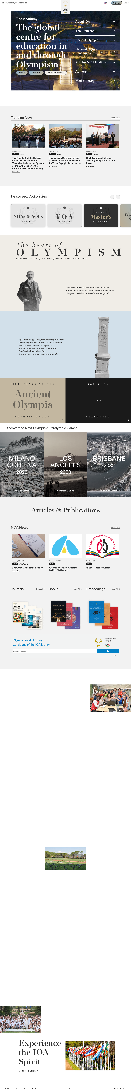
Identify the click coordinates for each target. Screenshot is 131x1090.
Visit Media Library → (28, 1071)
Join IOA (36, 72)
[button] (9, 3)
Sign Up (116, 3)
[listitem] (28, 215)
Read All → (115, 118)
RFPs (22, 72)
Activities (23, 3)
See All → (40, 589)
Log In (126, 3)
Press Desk (16, 172)
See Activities (55, 72)
